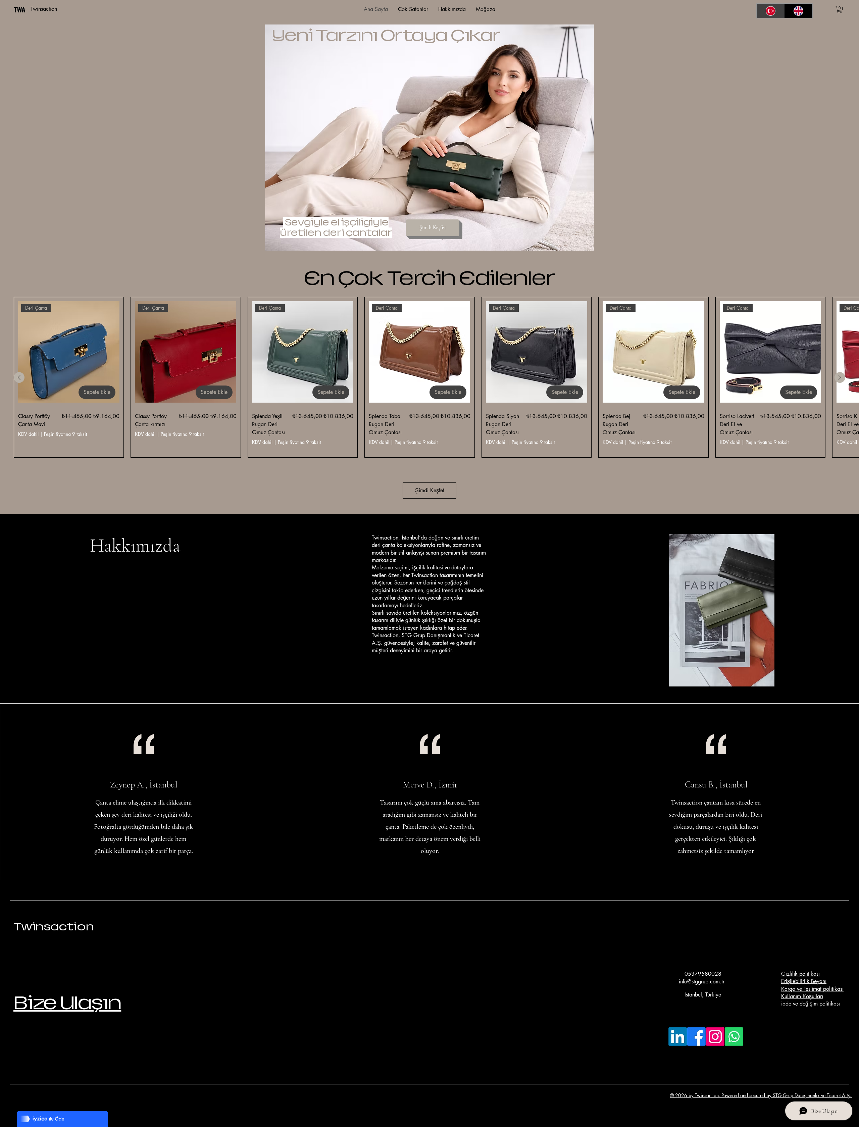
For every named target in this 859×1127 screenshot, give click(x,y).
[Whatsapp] (734, 1036)
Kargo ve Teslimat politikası (812, 988)
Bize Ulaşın (67, 1002)
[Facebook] (696, 1036)
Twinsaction (53, 927)
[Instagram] (715, 1036)
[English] (799, 11)
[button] (840, 9)
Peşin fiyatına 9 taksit (65, 434)
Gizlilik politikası (800, 973)
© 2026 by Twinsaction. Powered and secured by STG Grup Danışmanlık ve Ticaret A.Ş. (761, 1095)
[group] (429, 377)
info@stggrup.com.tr (701, 981)
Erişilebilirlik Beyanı (803, 981)
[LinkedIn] (677, 1036)
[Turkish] (771, 11)
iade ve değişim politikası (810, 1003)
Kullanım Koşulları (802, 996)
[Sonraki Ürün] (840, 377)
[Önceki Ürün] (19, 377)
